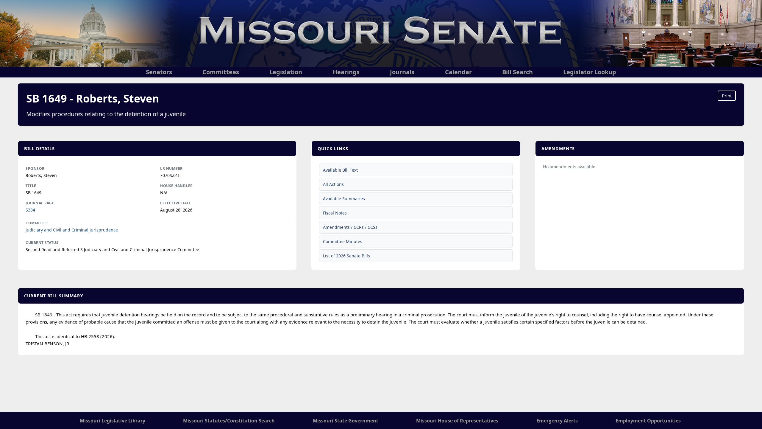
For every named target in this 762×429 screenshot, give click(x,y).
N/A (164, 192)
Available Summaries (344, 198)
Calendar (458, 72)
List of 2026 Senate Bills (346, 256)
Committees (220, 72)
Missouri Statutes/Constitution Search (229, 420)
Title (31, 185)
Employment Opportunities (648, 420)
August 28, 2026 (176, 210)
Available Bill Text (340, 170)
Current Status (42, 242)
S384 (30, 210)
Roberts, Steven (41, 175)
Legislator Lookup (589, 72)
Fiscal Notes (335, 213)
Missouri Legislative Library (112, 420)
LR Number (171, 168)
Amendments (558, 148)
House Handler (176, 185)
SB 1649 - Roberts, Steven (92, 98)
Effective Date (175, 203)
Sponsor (35, 168)
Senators (159, 72)
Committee (37, 223)
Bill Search (517, 72)
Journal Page (40, 203)
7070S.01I (169, 175)
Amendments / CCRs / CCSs (350, 227)
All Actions (333, 184)
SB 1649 (33, 192)
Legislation (285, 72)
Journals (402, 72)
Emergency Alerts (557, 420)
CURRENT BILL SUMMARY (53, 296)
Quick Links (333, 148)
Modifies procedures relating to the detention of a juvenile (106, 114)
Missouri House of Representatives (457, 420)
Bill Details (39, 148)
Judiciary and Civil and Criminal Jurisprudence (72, 230)
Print (727, 96)
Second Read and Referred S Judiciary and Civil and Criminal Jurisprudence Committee (112, 249)
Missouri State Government (345, 420)
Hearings (346, 72)
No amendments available (569, 167)
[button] (157, 148)
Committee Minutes (342, 241)
